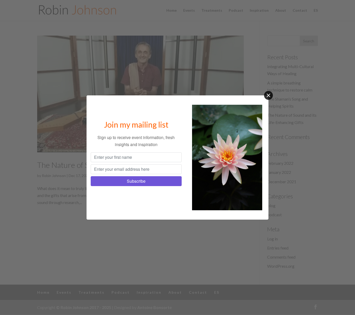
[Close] (268, 95)
